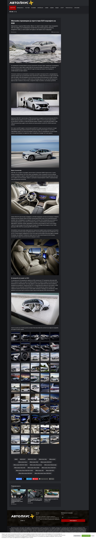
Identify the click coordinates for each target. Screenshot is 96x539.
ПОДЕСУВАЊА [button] (77, 535)
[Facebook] (21, 520)
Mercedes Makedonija (50, 465)
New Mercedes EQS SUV (25, 473)
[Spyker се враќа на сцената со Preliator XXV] (51, 493)
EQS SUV (23, 459)
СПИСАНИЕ (76, 7)
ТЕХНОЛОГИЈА (69, 7)
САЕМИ (46, 7)
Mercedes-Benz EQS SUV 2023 (25, 470)
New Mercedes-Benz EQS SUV (43, 473)
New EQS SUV (50, 470)
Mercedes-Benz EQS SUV (49, 467)
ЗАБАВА (52, 7)
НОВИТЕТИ (12, 7)
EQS (16, 459)
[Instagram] (24, 520)
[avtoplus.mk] (21, 3)
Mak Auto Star (43, 459)
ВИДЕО (57, 7)
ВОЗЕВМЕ (33, 7)
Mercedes (52, 459)
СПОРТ (62, 7)
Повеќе (92, 535)
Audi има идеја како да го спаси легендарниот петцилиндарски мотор (35, 500)
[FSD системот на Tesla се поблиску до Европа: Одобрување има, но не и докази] (18, 493)
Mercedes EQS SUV (46, 462)
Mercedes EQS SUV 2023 (20, 465)
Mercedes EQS (34, 462)
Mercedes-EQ (39, 470)
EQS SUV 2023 (32, 459)
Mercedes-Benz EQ (20, 467)
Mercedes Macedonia (36, 465)
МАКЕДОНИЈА (20, 7)
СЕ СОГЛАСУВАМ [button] (86, 535)
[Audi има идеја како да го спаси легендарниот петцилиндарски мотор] (35, 493)
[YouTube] (23, 520)
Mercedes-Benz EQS (33, 467)
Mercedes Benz (23, 462)
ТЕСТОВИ (27, 7)
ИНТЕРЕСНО (40, 7)
